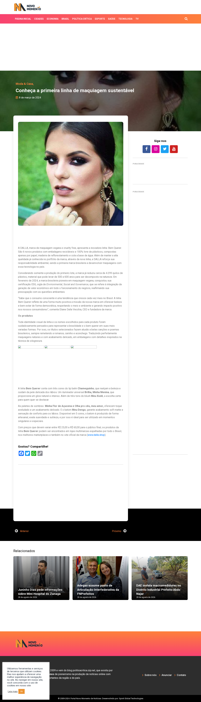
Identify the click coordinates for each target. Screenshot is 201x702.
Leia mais (13, 691)
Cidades (39, 19)
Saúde (111, 19)
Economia (52, 19)
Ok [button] (21, 691)
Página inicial (23, 19)
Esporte (100, 19)
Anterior (24, 531)
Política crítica (82, 19)
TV (137, 19)
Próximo (117, 531)
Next (192, 581)
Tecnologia (125, 19)
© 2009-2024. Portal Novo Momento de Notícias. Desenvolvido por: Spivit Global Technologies (100, 698)
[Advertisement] (100, 47)
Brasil (65, 19)
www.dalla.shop (96, 434)
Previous (8, 581)
